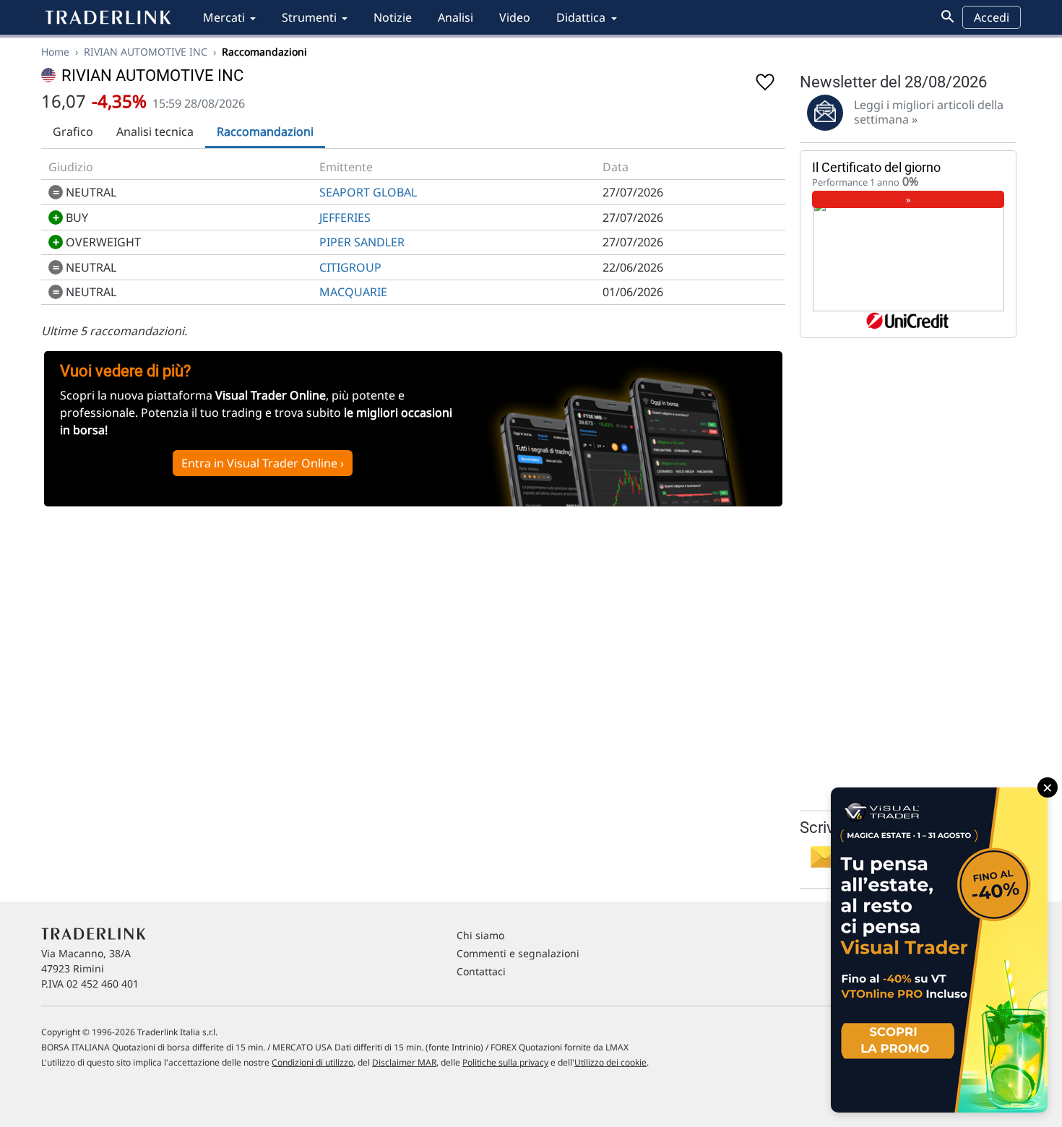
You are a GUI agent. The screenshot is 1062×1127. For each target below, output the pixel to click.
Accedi (991, 17)
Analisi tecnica (155, 131)
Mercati (224, 17)
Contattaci (481, 971)
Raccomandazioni (265, 131)
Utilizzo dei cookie (610, 1062)
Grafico (73, 131)
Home (55, 52)
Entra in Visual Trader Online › (262, 463)
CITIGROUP (350, 267)
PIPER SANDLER (362, 242)
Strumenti (309, 17)
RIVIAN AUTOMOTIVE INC (145, 52)
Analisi (455, 17)
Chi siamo (480, 935)
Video (514, 17)
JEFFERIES (345, 217)
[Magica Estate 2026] (939, 950)
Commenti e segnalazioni (518, 953)
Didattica (580, 17)
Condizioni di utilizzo (312, 1062)
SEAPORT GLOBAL (368, 192)
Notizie (393, 17)
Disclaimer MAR (404, 1062)
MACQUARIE (353, 292)
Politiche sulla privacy (505, 1062)
